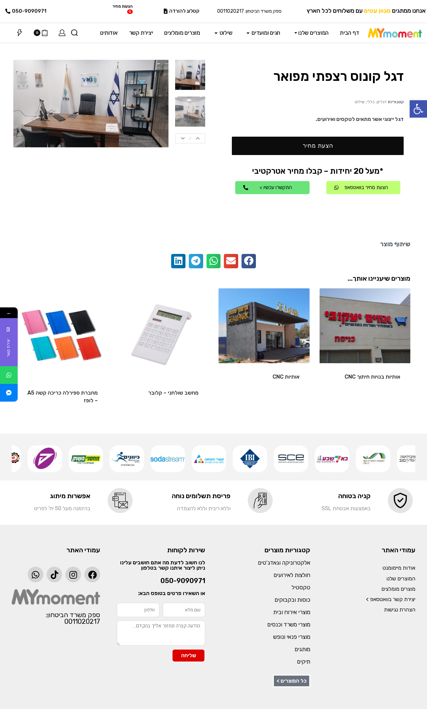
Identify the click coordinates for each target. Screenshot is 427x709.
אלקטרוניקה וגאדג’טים (284, 562)
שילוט (360, 102)
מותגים (302, 649)
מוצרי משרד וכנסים (288, 624)
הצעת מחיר (318, 145)
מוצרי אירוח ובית (291, 612)
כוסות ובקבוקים (292, 599)
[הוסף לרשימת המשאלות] (335, 304)
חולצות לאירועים (292, 575)
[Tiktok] (54, 574)
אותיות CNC (286, 377)
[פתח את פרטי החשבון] (62, 32)
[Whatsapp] (35, 574)
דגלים (382, 102)
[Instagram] (73, 574)
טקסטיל (301, 587)
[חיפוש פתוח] (74, 32)
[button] (418, 109)
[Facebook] (92, 574)
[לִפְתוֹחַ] (19, 32)
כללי (371, 102)
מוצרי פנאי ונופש (291, 636)
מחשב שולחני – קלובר (173, 393)
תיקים (303, 661)
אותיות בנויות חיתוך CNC (372, 377)
